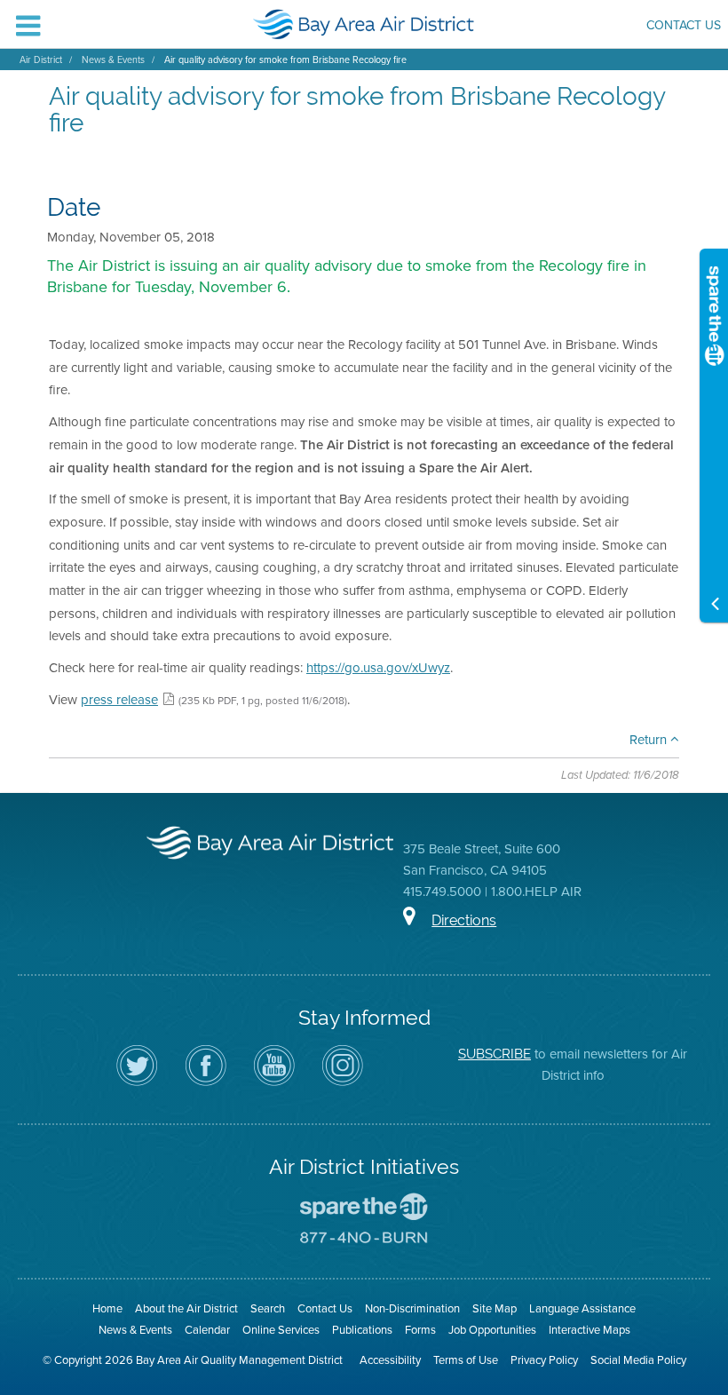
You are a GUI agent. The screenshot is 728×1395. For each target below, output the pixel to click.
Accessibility (390, 1359)
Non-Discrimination (412, 1308)
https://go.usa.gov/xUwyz (378, 668)
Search (267, 1308)
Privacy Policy (544, 1359)
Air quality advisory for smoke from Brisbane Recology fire (285, 59)
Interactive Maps (589, 1329)
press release (119, 699)
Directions (463, 920)
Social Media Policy (638, 1359)
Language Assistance (582, 1308)
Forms (420, 1329)
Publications (362, 1329)
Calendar (207, 1329)
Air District (41, 59)
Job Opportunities (492, 1329)
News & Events (113, 59)
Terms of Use (465, 1359)
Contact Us (683, 27)
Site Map (494, 1308)
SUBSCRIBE (494, 1053)
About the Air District (186, 1308)
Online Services (281, 1329)
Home (107, 1308)
